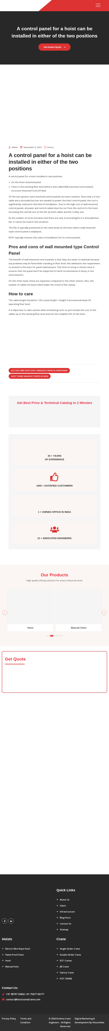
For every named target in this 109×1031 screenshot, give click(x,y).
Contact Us (65, 923)
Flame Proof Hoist (14, 954)
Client (63, 905)
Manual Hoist (12, 966)
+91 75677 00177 (34, 994)
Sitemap (64, 929)
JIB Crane (64, 966)
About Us (64, 899)
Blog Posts (65, 917)
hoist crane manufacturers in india (29, 376)
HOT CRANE (66, 978)
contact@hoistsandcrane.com (23, 999)
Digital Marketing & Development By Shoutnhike (89, 1020)
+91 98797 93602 (15, 994)
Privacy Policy (9, 1018)
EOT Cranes (66, 960)
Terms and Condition (25, 1020)
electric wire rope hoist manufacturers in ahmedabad (39, 370)
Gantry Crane (67, 972)
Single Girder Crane (70, 948)
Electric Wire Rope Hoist (17, 948)
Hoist (8, 960)
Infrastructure (67, 911)
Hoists (50, 147)
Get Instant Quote (53, 47)
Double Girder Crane (70, 954)
